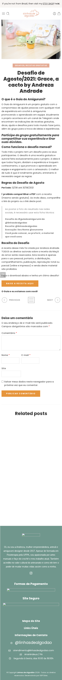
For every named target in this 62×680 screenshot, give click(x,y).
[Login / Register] (54, 13)
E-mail (26, 355)
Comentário (9, 333)
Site (4, 368)
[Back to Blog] (31, 300)
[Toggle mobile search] (7, 13)
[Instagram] (31, 573)
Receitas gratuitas (36, 65)
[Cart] (58, 13)
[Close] (58, 3)
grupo (24, 135)
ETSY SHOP (48, 3)
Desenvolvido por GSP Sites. (36, 675)
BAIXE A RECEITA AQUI (20, 283)
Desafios (20, 65)
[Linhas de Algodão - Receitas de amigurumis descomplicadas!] (31, 13)
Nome (6, 355)
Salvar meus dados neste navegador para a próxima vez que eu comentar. (29, 383)
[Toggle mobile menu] (3, 13)
